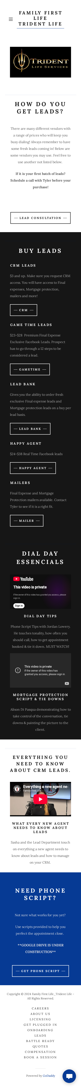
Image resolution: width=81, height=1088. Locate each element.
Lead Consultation (40, 218)
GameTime (30, 369)
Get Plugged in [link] (41, 1025)
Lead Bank (30, 429)
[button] (12, 19)
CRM (23, 310)
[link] (40, 19)
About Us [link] (40, 1014)
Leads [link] (40, 1035)
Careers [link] (40, 1008)
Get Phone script (40, 971)
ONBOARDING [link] (40, 1030)
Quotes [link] (41, 1046)
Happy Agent (33, 468)
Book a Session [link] (40, 1057)
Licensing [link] (41, 1019)
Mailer (26, 521)
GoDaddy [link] (49, 1076)
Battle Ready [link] (40, 1041)
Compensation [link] (40, 1052)
